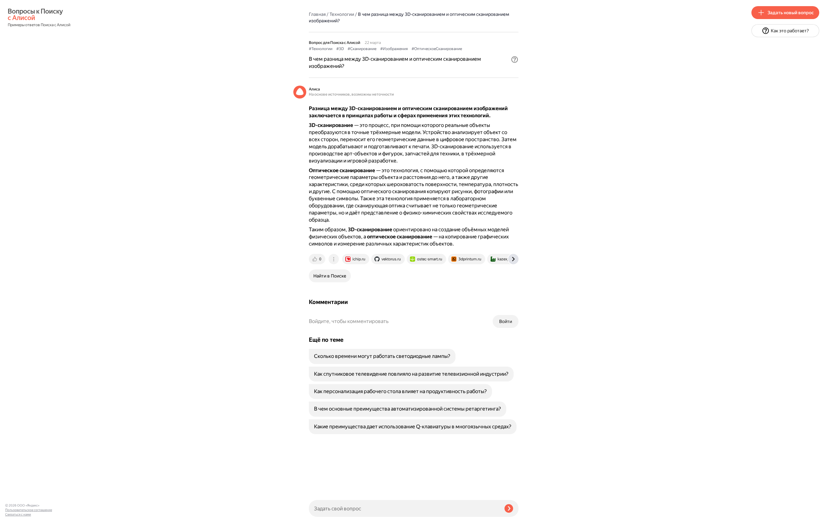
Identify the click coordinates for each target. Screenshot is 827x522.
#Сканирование (362, 49)
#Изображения (394, 49)
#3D (340, 49)
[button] (514, 59)
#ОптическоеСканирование (437, 49)
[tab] (317, 259)
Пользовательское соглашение (28, 510)
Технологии (342, 14)
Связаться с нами (18, 514)
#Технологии (320, 49)
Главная (317, 14)
